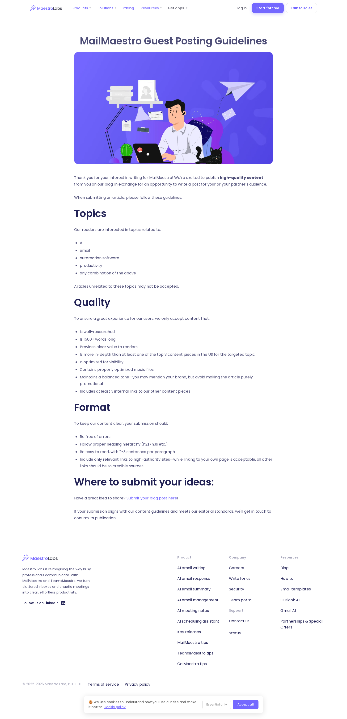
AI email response (193, 578)
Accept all (245, 704)
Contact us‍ (239, 621)
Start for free (267, 8)
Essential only (216, 704)
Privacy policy (137, 684)
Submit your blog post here (152, 498)
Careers (236, 568)
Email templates (295, 589)
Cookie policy (115, 707)
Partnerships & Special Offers (301, 624)
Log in (242, 8)
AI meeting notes (193, 610)
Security (236, 589)
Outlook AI (290, 600)
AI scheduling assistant (198, 621)
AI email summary (194, 589)
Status (235, 633)
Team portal (240, 600)
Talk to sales (302, 8)
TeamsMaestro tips (195, 653)
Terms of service (103, 684)
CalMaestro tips (192, 664)
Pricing (128, 8)
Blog (284, 568)
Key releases (189, 632)
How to (286, 578)
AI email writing (191, 568)
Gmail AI (288, 610)
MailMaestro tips (192, 642)
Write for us (239, 578)
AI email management (198, 600)
